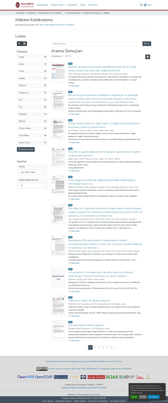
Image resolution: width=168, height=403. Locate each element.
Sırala (22, 166)
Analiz (82, 5)
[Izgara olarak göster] (24, 43)
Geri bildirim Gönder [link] (118, 401)
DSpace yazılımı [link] (69, 398)
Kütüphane (75, 361)
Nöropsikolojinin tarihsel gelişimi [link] (86, 325)
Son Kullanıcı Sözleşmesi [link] (98, 401)
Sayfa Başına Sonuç (28, 180)
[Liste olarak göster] (19, 43)
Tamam (134, 397)
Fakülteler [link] (31, 13)
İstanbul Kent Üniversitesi (57, 361)
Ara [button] (148, 43)
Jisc (120, 361)
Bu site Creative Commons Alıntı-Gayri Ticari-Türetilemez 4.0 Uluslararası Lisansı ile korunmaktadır (89, 368)
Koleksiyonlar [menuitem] (42, 5)
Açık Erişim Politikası (89, 361)
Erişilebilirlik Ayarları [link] (63, 401)
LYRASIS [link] (102, 398)
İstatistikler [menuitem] (72, 5)
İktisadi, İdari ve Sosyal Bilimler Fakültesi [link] (51, 13)
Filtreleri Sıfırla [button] (26, 149)
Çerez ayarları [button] (47, 401)
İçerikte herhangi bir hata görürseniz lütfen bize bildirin (84, 387)
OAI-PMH (112, 361)
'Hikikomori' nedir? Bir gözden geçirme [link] (89, 300)
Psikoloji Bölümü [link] (73, 13)
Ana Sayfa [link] (19, 13)
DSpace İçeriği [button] (57, 5)
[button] (24, 5)
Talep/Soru (92, 5)
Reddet (142, 397)
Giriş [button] (149, 5)
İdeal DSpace (95, 394)
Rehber (103, 361)
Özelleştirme (153, 397)
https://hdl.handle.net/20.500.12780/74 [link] (57, 24)
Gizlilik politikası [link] (80, 401)
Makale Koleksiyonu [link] (91, 13)
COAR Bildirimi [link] (160, 400)
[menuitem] (57, 5)
